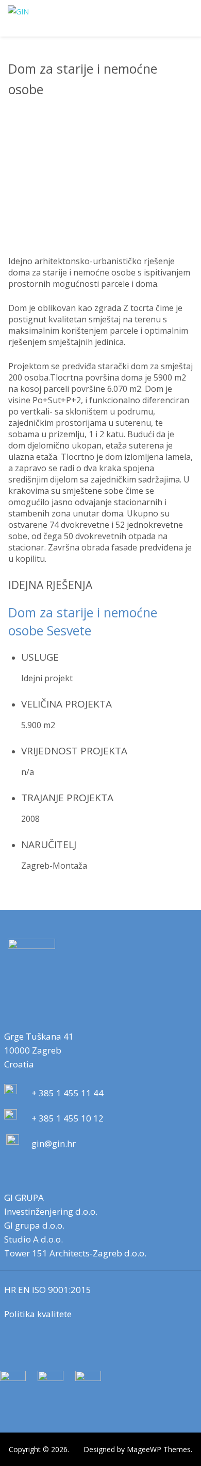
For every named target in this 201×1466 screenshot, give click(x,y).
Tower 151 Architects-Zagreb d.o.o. (75, 1253)
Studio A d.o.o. (33, 1239)
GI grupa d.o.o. (34, 1225)
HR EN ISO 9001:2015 (47, 1290)
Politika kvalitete (38, 1314)
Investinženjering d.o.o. (50, 1211)
